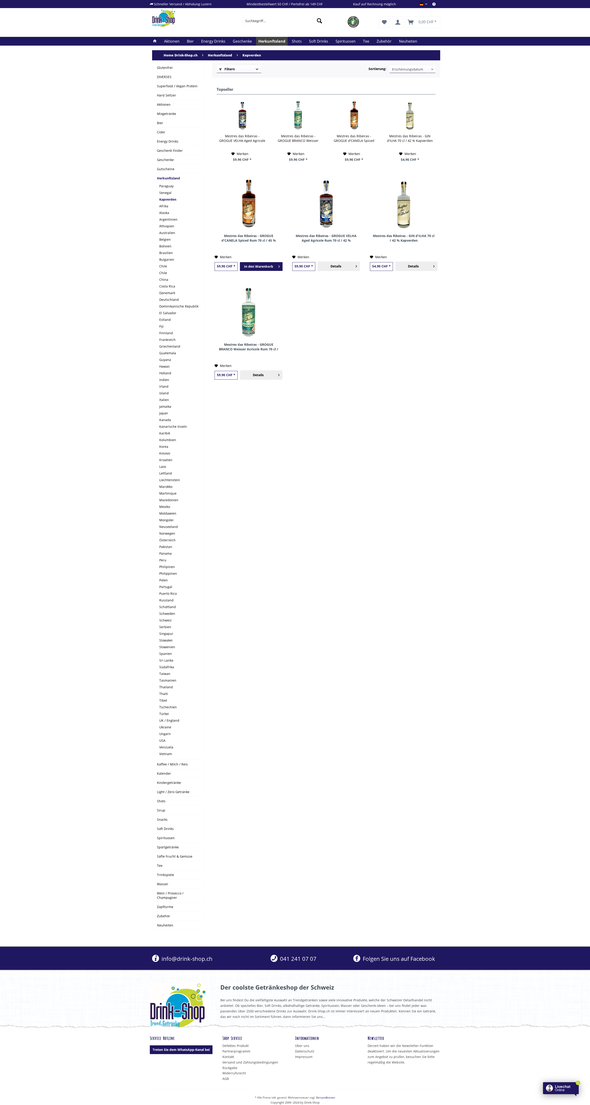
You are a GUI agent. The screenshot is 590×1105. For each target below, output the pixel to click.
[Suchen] (319, 20)
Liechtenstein (169, 480)
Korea (163, 446)
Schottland (167, 607)
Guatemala (167, 353)
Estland (165, 319)
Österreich (167, 540)
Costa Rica (167, 286)
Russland (166, 600)
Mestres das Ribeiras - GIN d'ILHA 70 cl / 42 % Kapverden (410, 138)
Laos (162, 466)
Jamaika (165, 406)
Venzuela (166, 747)
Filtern (229, 69)
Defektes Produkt (235, 1045)
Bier (160, 123)
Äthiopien (166, 226)
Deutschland (169, 299)
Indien (164, 380)
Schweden (167, 613)
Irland (163, 386)
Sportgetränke (168, 847)
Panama (165, 553)
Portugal (165, 587)
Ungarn (165, 734)
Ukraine (165, 727)
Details (335, 266)
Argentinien (168, 219)
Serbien (165, 627)
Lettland (165, 473)
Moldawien (167, 513)
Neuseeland (168, 527)
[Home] (155, 41)
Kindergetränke (169, 782)
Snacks (162, 819)
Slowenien (167, 647)
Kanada (165, 420)
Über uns (302, 1045)
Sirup (161, 810)
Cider (161, 132)
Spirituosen (166, 838)
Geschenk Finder (170, 150)
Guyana (165, 360)
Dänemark (167, 293)
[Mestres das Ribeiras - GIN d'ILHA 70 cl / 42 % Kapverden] (410, 115)
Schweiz (165, 620)
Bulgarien (166, 259)
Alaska (164, 213)
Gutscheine (165, 169)
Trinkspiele (165, 875)
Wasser (162, 884)
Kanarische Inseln (173, 426)
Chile (163, 266)
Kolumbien (167, 440)
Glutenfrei (165, 67)
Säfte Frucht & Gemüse (174, 856)
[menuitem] (436, 4)
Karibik (164, 433)
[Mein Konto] (398, 22)
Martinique (168, 493)
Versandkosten (325, 1097)
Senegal (165, 193)
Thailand (166, 687)
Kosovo (164, 453)
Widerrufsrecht (234, 1073)
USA (162, 740)
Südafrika (166, 667)
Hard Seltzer (166, 95)
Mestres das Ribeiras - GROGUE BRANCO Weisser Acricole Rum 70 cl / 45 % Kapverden (298, 138)
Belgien (165, 239)
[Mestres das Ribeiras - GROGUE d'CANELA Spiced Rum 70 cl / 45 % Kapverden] (354, 115)
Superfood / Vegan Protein (177, 86)
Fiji (161, 326)
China (163, 279)
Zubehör (163, 916)
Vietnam (165, 754)
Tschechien (168, 707)
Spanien (165, 653)
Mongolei (166, 520)
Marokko (165, 486)
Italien (164, 400)
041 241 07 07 (297, 958)
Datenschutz (304, 1051)
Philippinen (168, 573)
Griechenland (169, 346)
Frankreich (167, 339)
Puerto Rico (168, 593)
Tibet (163, 700)
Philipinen (167, 567)
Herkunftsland (168, 178)
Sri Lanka (166, 660)
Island (164, 393)
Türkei (164, 714)
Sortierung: (377, 69)
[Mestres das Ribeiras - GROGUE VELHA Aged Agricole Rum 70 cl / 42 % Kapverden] (242, 115)
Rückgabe (229, 1068)
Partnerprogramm (236, 1051)
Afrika (163, 206)
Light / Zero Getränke (173, 792)
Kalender (164, 773)
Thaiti (163, 694)
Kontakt (228, 1057)
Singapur (166, 633)
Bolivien (165, 246)
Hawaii (164, 366)
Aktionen (164, 104)
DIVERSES (164, 77)
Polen (163, 580)
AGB (225, 1078)
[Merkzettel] (384, 22)
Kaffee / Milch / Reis (172, 764)
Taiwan (164, 673)
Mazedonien (168, 500)
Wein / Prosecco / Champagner (170, 895)
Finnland (166, 333)
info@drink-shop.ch (186, 958)
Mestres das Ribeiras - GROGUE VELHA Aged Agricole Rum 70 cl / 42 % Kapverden (242, 138)
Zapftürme (165, 907)
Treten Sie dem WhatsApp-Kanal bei (181, 1049)
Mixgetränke (166, 113)
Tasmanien (167, 680)
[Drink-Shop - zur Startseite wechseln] (187, 17)
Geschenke (165, 160)
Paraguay (166, 186)
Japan (163, 413)
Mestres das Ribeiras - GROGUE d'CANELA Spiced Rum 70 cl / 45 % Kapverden (354, 138)
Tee (159, 865)
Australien (167, 233)
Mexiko (164, 506)
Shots (161, 801)
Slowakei (166, 640)
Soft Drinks (165, 829)
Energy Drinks (167, 141)
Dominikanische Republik (178, 306)
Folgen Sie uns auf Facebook (398, 958)
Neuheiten (165, 925)
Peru (162, 560)
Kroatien (165, 460)
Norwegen (167, 533)
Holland (165, 373)
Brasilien (166, 253)
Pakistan (165, 547)
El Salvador (167, 313)
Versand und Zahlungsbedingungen (250, 1062)
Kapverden (167, 199)
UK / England (169, 720)
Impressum (304, 1057)
